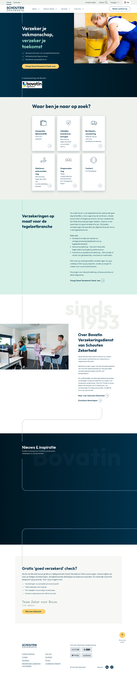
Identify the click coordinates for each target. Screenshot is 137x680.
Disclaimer (25, 660)
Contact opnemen (28, 654)
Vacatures (48, 657)
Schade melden (90, 2)
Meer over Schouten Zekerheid (91, 395)
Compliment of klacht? (53, 664)
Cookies (25, 657)
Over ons (48, 654)
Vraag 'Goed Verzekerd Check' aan (40, 66)
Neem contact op (119, 9)
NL (128, 2)
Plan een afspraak (33, 611)
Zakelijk (8, 2)
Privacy (47, 660)
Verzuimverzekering (80, 247)
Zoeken (101, 2)
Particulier (16, 2)
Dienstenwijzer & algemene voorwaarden (31, 665)
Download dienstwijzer (88, 400)
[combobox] (127, 2)
